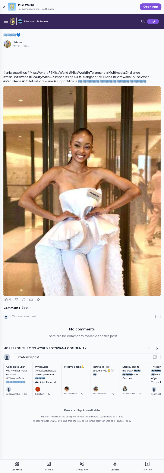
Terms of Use (103, 420)
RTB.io (119, 416)
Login (152, 21)
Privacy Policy (123, 420)
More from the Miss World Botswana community (44, 348)
